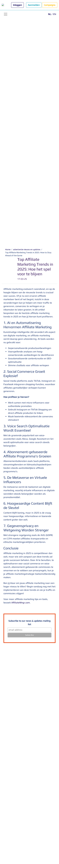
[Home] (5, 5)
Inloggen (17, 5)
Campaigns (49, 5)
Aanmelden (34, 5)
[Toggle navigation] (5, 14)
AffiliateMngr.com (20, 602)
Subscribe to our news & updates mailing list (29, 622)
